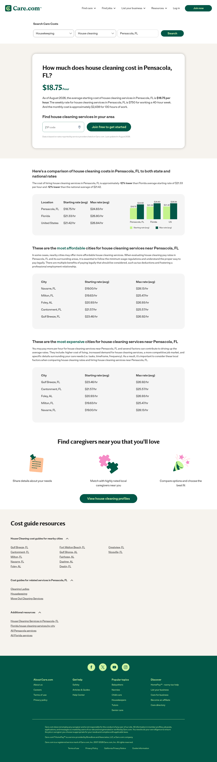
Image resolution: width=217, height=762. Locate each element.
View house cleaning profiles (108, 498)
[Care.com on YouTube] (114, 667)
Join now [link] (198, 8)
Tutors (115, 705)
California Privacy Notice (115, 748)
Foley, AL (46, 302)
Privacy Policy (91, 748)
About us (38, 684)
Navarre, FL (48, 288)
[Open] (158, 33)
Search (172, 33)
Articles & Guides (81, 690)
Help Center (79, 695)
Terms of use (40, 695)
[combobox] (137, 33)
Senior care (117, 710)
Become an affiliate (160, 700)
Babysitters (117, 684)
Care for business (159, 695)
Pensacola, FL (50, 209)
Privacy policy (40, 700)
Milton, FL (47, 295)
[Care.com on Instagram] (125, 667)
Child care (117, 695)
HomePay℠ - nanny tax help (165, 684)
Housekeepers (119, 700)
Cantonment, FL (51, 309)
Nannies (116, 690)
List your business (160, 690)
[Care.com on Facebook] (91, 667)
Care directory (158, 705)
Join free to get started (109, 127)
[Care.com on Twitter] (103, 667)
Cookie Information (140, 748)
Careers (38, 690)
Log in (176, 8)
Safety (76, 684)
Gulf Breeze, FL (50, 316)
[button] (40, 538)
